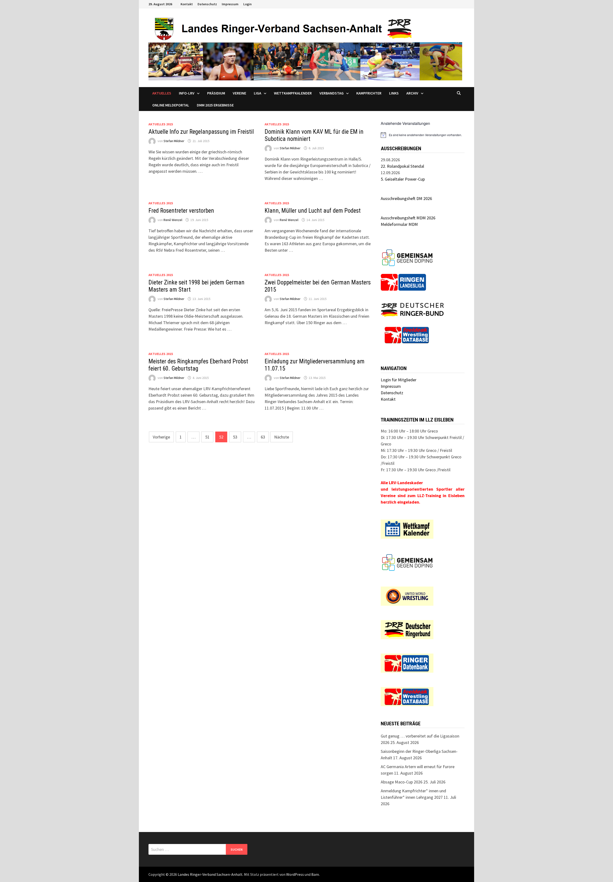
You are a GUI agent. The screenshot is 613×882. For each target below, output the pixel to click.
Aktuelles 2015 (160, 124)
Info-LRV (186, 93)
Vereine (239, 93)
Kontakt (187, 4)
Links (394, 93)
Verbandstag (331, 93)
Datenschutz (207, 4)
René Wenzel (173, 220)
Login (247, 4)
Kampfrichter (368, 93)
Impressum (230, 4)
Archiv (412, 93)
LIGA (257, 93)
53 (235, 437)
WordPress (295, 874)
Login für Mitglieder (398, 380)
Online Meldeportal (170, 105)
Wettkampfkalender (293, 93)
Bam (315, 874)
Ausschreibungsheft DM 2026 (406, 198)
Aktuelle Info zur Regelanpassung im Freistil (201, 131)
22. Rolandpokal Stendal (402, 166)
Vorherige (161, 437)
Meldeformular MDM (399, 224)
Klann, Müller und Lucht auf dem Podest (313, 210)
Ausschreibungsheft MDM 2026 (408, 218)
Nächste (281, 437)
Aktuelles (161, 93)
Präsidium (216, 93)
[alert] (423, 135)
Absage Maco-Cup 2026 (401, 782)
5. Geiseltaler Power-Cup (403, 179)
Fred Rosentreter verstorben (181, 210)
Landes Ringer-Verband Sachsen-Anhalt (210, 874)
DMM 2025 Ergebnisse (215, 105)
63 (263, 437)
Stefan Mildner (174, 141)
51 (207, 437)
